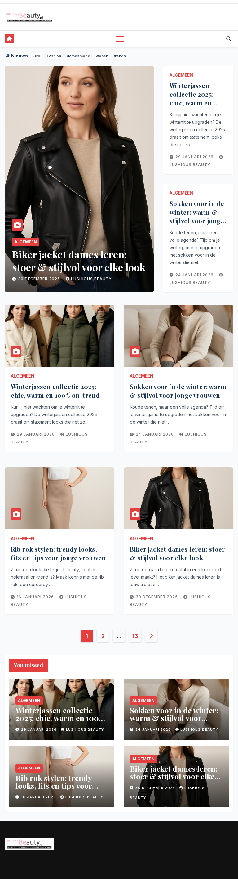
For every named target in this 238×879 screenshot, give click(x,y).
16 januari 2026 (36, 596)
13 (135, 636)
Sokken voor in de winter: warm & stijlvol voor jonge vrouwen (197, 216)
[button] (228, 39)
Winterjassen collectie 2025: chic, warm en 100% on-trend (192, 98)
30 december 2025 (39, 278)
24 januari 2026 (195, 274)
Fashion (54, 56)
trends (120, 56)
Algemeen (26, 242)
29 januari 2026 (195, 157)
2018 (36, 56)
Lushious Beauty (91, 278)
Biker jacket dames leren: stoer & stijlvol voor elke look (78, 261)
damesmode (78, 56)
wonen (102, 56)
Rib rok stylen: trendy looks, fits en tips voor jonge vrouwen (58, 553)
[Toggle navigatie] (120, 38)
